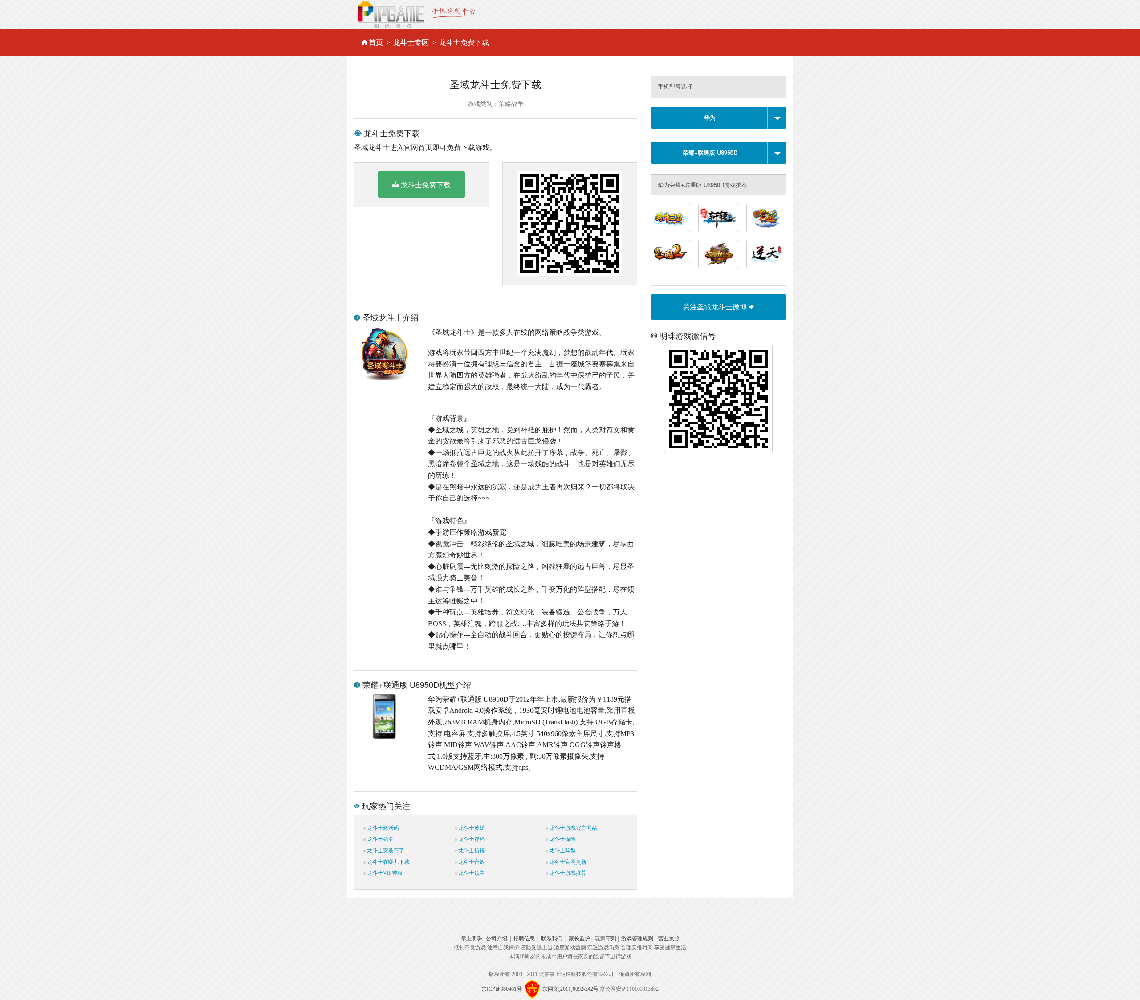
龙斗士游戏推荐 (567, 873)
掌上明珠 (471, 938)
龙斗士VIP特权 (384, 873)
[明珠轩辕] (718, 218)
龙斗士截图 (380, 839)
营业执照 (669, 938)
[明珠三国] (670, 218)
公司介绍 (496, 938)
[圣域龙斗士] (718, 254)
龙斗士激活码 (382, 828)
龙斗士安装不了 (385, 850)
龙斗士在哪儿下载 (388, 862)
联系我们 (551, 938)
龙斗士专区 (411, 42)
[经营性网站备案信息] (532, 989)
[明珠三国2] (670, 251)
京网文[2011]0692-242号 (570, 989)
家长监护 (579, 938)
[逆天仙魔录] (766, 254)
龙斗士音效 (471, 862)
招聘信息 (524, 938)
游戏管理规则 (637, 938)
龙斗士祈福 (471, 850)
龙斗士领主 (471, 873)
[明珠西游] (766, 218)
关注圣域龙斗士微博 (716, 306)
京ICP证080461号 (501, 989)
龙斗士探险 (562, 839)
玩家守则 (605, 938)
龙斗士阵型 (562, 850)
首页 (376, 42)
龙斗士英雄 (471, 828)
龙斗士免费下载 (426, 184)
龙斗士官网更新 (567, 862)
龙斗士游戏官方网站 (572, 828)
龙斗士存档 (471, 839)
